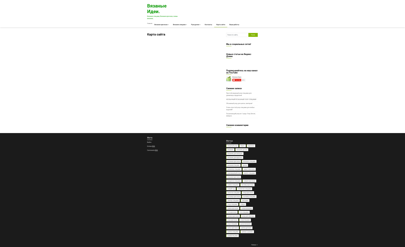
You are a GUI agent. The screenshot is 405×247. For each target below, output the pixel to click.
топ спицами (244, 212)
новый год (231, 189)
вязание (230, 149)
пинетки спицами (233, 192)
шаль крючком (232, 228)
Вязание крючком (160, 24)
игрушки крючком (233, 177)
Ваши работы (234, 24)
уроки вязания (245, 224)
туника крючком (233, 216)
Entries (151, 146)
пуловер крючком (233, 196)
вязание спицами (249, 161)
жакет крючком (249, 169)
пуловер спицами (249, 196)
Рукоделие (195, 24)
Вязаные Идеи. (157, 8)
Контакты (208, 24)
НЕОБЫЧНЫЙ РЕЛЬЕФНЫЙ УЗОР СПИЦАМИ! (241, 99)
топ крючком (231, 212)
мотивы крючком (247, 185)
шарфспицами (232, 235)
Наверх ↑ (254, 245)
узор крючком (232, 220)
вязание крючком (233, 161)
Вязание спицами (179, 24)
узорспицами (245, 220)
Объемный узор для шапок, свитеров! (239, 103)
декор (245, 165)
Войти (149, 142)
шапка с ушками (247, 232)
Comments (152, 150)
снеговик (245, 200)
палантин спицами (244, 189)
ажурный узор (232, 146)
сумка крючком (232, 208)
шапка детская (246, 228)
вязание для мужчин (234, 157)
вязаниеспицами (233, 165)
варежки (251, 146)
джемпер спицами (233, 169)
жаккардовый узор (234, 173)
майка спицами (232, 185)
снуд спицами (232, 204)
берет (243, 146)
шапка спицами (232, 232)
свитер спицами (233, 200)
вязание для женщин (234, 153)
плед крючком (248, 192)
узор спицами (232, 224)
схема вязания (246, 208)
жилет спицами (249, 173)
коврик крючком (249, 181)
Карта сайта (220, 24)
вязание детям (242, 149)
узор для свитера (248, 216)
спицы (242, 204)
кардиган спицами (233, 181)
